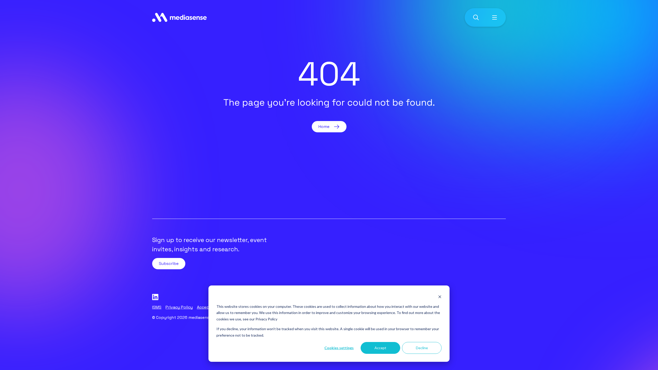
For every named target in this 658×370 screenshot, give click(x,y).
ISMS (156, 307)
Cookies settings (339, 348)
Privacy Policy (266, 319)
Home (324, 126)
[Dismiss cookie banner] (440, 296)
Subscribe (169, 263)
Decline (422, 348)
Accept (380, 348)
